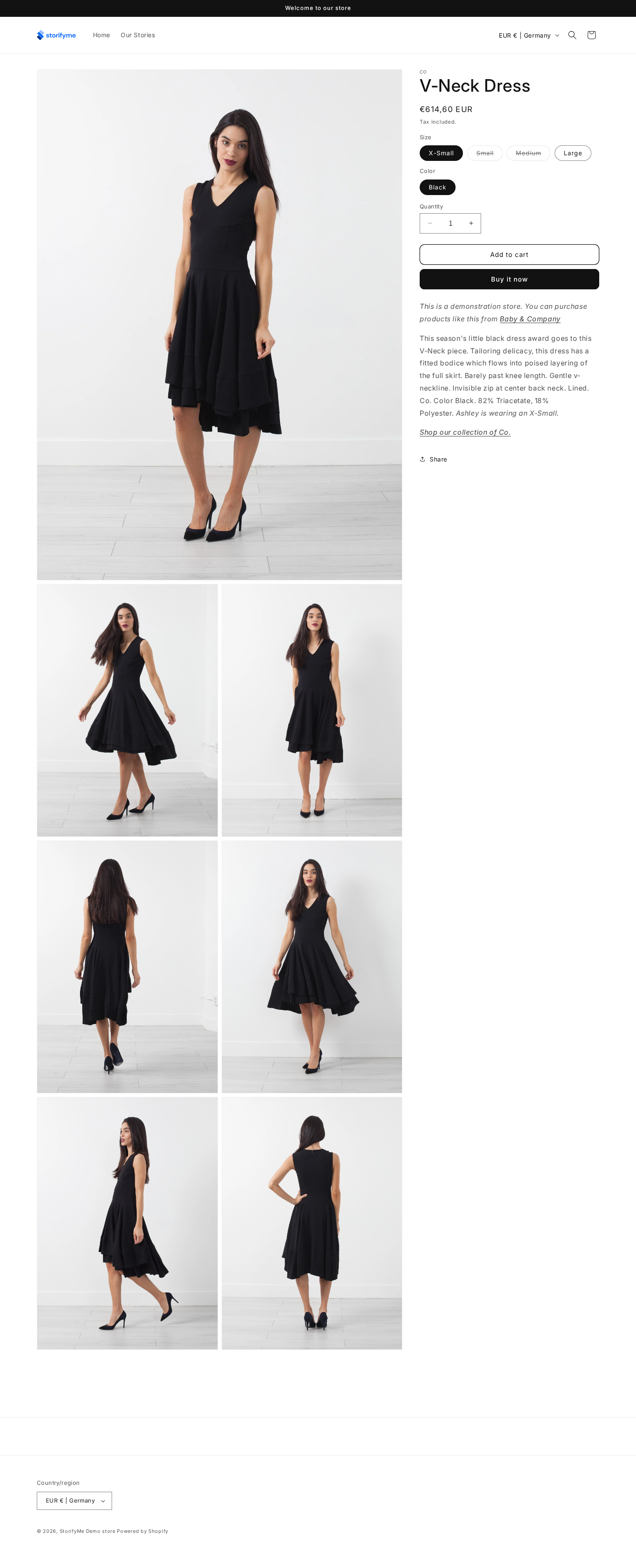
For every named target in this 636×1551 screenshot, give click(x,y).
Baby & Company (530, 318)
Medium (533, 155)
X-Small (441, 153)
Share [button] (438, 458)
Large (573, 153)
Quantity (431, 205)
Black (437, 186)
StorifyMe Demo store (88, 1531)
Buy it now (509, 279)
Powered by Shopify (142, 1531)
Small (489, 155)
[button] (572, 35)
